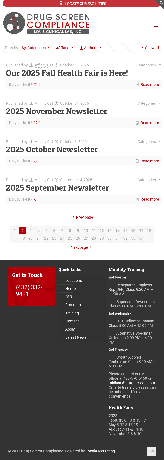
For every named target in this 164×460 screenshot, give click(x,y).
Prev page (84, 217)
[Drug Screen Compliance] (49, 23)
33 (133, 238)
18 (149, 230)
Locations (73, 280)
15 (125, 230)
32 (125, 238)
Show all (152, 48)
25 (70, 238)
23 (54, 238)
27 (86, 238)
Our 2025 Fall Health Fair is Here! (67, 73)
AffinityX (42, 65)
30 (109, 238)
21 (38, 238)
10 (86, 230)
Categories (36, 48)
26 (78, 238)
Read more (150, 84)
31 (117, 238)
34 (141, 238)
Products (73, 305)
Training (72, 313)
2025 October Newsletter (52, 149)
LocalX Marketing (100, 451)
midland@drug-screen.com (132, 383)
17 (141, 230)
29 (102, 238)
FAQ (68, 296)
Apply (70, 329)
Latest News (76, 337)
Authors (91, 48)
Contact (72, 321)
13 (109, 230)
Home (70, 288)
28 (94, 238)
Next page (79, 247)
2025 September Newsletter (57, 187)
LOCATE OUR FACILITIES (85, 3)
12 (102, 230)
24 (62, 238)
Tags (65, 48)
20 (30, 238)
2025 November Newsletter (56, 111)
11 (94, 230)
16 (133, 230)
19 (22, 238)
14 (117, 230)
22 (46, 238)
